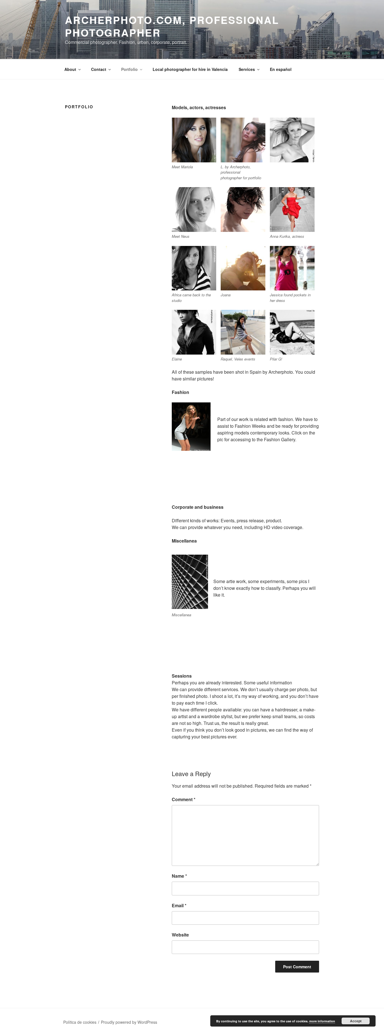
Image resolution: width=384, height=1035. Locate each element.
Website (180, 934)
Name (179, 876)
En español (281, 69)
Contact (98, 69)
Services (247, 69)
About (70, 69)
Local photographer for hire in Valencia (190, 69)
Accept (356, 1020)
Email (179, 905)
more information (322, 1021)
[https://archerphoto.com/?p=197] (190, 582)
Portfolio (129, 69)
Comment (183, 799)
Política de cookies (79, 1022)
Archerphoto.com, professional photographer (172, 26)
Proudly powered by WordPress (129, 1022)
